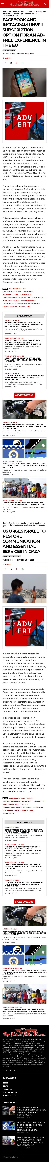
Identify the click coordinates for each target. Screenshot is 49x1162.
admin (8, 58)
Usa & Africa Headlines (14, 338)
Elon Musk (24, 295)
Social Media (8, 304)
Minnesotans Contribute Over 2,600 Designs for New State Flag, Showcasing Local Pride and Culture (23, 342)
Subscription (21, 304)
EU (31, 295)
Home (5, 12)
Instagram (32, 298)
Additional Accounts (12, 292)
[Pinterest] (16, 63)
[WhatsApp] (22, 63)
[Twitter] (10, 63)
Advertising (27, 292)
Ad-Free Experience (17, 289)
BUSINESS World (16, 12)
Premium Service (28, 301)
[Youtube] (14, 1070)
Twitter (13, 307)
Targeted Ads (34, 304)
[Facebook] (5, 63)
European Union (10, 298)
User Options (24, 307)
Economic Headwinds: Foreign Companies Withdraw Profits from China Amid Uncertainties (24, 377)
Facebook (22, 298)
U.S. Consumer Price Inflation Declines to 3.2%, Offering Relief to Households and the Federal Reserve (24, 324)
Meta (40, 298)
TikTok (6, 307)
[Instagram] (6, 1070)
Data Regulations (10, 295)
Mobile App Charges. (11, 301)
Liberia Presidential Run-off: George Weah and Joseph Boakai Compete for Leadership (23, 360)
